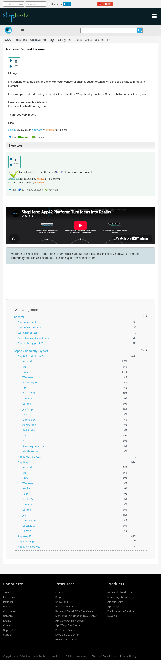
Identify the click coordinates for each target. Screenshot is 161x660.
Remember (56, 4)
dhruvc (41, 179)
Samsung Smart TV (33, 446)
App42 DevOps (26, 541)
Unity (25, 372)
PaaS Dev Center (65, 630)
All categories (26, 310)
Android (27, 361)
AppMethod (29, 425)
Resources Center (66, 606)
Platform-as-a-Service (120, 611)
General (19, 317)
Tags (51, 40)
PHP (24, 441)
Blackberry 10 (30, 451)
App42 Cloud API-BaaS (31, 356)
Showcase (61, 601)
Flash (25, 414)
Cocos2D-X (28, 393)
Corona (26, 403)
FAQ (109, 40)
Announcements (27, 322)
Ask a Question (94, 40)
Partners (8, 601)
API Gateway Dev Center (69, 620)
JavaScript (28, 409)
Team (6, 592)
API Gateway (115, 601)
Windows (27, 377)
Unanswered (38, 40)
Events (7, 620)
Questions (20, 40)
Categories (64, 40)
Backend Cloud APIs (119, 592)
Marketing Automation (121, 597)
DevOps (112, 615)
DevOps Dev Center (67, 634)
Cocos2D (27, 531)
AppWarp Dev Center (68, 625)
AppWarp (37, 130)
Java (24, 435)
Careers (8, 615)
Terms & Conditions (104, 656)
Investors (9, 597)
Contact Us (10, 625)
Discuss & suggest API (30, 343)
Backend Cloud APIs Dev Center (74, 611)
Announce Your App (29, 327)
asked (11, 130)
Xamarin (27, 398)
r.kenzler (51, 130)
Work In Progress (27, 332)
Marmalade (29, 419)
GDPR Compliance (66, 639)
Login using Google (105, 3)
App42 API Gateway (29, 547)
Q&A (8, 40)
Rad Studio (28, 430)
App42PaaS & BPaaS (29, 456)
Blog (58, 597)
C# (24, 388)
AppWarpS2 (24, 536)
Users (78, 40)
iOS (24, 366)
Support (8, 630)
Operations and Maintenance (34, 338)
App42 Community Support (31, 351)
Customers (9, 611)
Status (7, 634)
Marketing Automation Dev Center (76, 615)
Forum (19, 30)
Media (7, 606)
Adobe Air (28, 499)
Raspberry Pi (29, 382)
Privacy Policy (128, 656)
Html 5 (26, 488)
